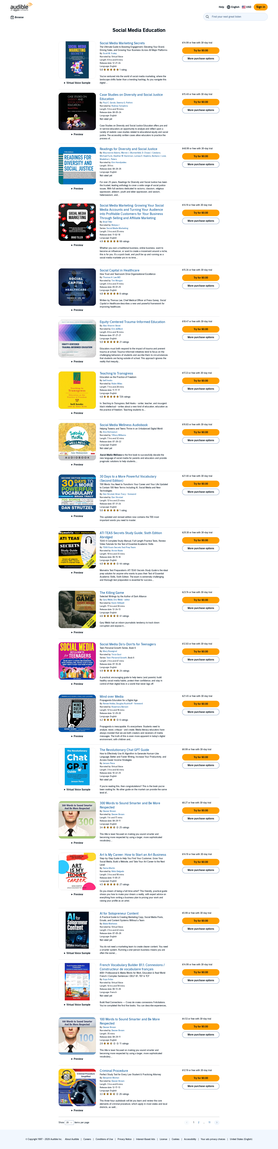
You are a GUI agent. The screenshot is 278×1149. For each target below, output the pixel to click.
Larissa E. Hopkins (142, 156)
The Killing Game (112, 593)
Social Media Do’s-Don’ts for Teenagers (128, 644)
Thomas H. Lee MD (111, 277)
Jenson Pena (109, 763)
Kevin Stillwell (117, 603)
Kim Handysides (118, 162)
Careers (87, 1139)
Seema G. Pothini (125, 102)
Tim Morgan (117, 280)
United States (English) (241, 1139)
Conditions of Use (104, 1139)
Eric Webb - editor (122, 599)
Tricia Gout (116, 654)
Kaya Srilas (108, 979)
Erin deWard (117, 329)
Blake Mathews (110, 923)
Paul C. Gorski (109, 102)
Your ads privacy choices (213, 1139)
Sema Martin (109, 868)
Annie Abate (117, 550)
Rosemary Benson (119, 707)
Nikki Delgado (117, 871)
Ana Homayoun (110, 432)
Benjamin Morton (111, 1078)
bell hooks (107, 380)
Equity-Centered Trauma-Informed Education (132, 322)
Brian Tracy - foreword (125, 494)
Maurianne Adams (111, 153)
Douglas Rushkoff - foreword (129, 703)
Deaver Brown (109, 811)
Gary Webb (108, 599)
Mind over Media (112, 697)
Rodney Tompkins (119, 106)
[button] (200, 50)
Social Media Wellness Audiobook (124, 425)
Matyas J (115, 225)
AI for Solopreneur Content (119, 914)
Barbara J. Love (159, 156)
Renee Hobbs (109, 703)
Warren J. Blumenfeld (131, 153)
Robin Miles (116, 383)
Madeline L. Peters (108, 159)
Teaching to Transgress (116, 373)
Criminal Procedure (114, 1071)
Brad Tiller (107, 222)
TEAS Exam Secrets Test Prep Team (119, 547)
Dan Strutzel (108, 494)
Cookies (175, 1139)
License (163, 1139)
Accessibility (190, 1139)
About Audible (72, 1139)
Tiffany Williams (118, 435)
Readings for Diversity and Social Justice (128, 149)
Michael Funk (106, 156)
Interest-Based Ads (145, 1139)
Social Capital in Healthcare (119, 270)
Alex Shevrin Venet (111, 325)
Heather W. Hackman (123, 156)
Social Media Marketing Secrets (122, 43)
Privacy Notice (124, 1139)
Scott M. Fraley (110, 53)
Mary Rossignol (110, 651)
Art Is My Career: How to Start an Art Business (133, 855)
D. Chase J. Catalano (151, 153)
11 (209, 1122)
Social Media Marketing (117, 228)
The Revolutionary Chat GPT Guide (124, 750)
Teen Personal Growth (117, 657)
